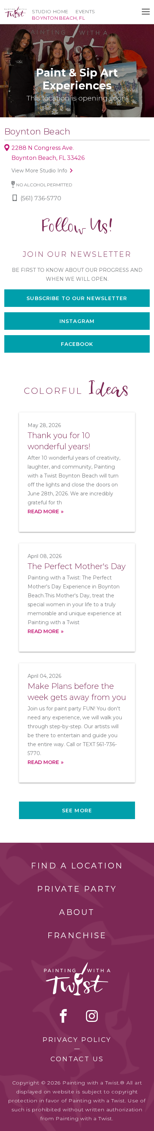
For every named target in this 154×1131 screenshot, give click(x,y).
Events (85, 11)
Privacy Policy (77, 1040)
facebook (63, 1016)
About (77, 912)
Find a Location (77, 866)
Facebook (77, 344)
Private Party (77, 889)
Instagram (77, 321)
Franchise (77, 935)
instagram (92, 1016)
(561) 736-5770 (40, 198)
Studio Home (50, 11)
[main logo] (15, 9)
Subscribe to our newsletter (77, 298)
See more (77, 810)
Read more (43, 511)
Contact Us (77, 1059)
